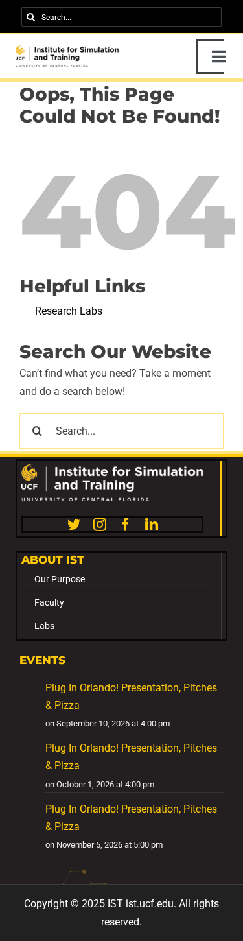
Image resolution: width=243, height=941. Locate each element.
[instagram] (99, 524)
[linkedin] (151, 524)
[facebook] (125, 524)
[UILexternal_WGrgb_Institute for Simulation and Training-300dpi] (112, 469)
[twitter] (73, 524)
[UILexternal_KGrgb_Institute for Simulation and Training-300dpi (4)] (67, 50)
